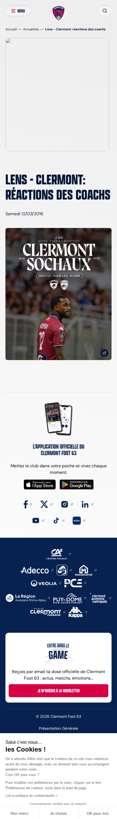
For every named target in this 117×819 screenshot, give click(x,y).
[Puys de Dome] (69, 597)
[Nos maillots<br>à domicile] (58, 294)
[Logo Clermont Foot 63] (59, 13)
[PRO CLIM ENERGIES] (75, 582)
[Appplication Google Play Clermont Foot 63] (77, 484)
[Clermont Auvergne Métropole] (100, 597)
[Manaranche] (86, 569)
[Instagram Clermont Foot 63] (67, 504)
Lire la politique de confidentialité (29, 796)
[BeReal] (79, 520)
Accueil (11, 29)
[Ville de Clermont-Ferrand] (47, 611)
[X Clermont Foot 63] (46, 504)
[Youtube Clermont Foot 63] (38, 520)
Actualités (31, 29)
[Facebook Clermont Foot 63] (28, 504)
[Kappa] (78, 611)
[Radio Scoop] (64, 569)
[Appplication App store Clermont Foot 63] (40, 484)
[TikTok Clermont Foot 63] (58, 520)
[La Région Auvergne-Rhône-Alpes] (28, 597)
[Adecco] (36, 569)
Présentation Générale (58, 728)
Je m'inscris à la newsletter (59, 691)
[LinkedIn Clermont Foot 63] (87, 504)
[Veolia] (46, 582)
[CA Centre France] (58, 553)
